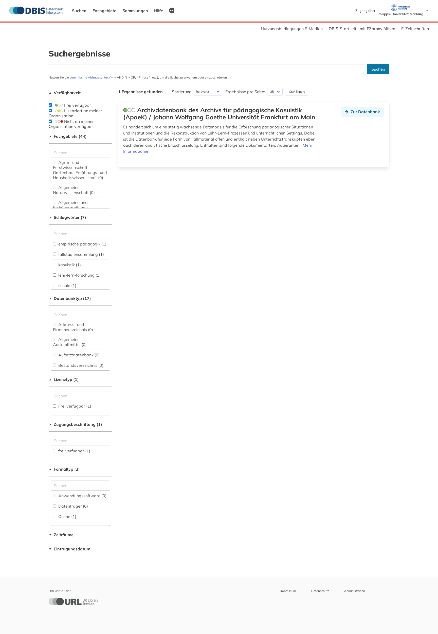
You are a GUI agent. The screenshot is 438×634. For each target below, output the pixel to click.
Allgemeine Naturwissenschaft (74, 190)
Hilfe (158, 10)
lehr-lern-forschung (79, 275)
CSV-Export (297, 91)
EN (171, 10)
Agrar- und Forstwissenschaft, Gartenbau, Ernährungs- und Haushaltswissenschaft (80, 170)
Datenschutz (320, 591)
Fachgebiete (104, 10)
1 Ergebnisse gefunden (140, 91)
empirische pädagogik (81, 243)
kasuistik (69, 264)
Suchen (79, 10)
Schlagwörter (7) (67, 217)
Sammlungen (135, 10)
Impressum (288, 591)
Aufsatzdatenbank (78, 354)
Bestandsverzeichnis (80, 365)
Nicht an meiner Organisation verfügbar (71, 124)
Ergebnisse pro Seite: (245, 91)
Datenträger (72, 506)
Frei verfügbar (77, 105)
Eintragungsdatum (69, 548)
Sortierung (182, 91)
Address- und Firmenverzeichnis (73, 327)
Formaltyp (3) (64, 469)
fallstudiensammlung (80, 254)
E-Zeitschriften (415, 28)
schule (66, 285)
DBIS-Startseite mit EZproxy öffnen (362, 28)
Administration (354, 591)
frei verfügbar (73, 450)
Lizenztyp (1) (64, 379)
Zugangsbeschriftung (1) (75, 424)
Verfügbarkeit (65, 92)
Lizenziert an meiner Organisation (75, 113)
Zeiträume (61, 534)
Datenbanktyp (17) (70, 298)
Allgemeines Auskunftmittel (70, 342)
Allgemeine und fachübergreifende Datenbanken (70, 207)
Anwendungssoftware (81, 495)
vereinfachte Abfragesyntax (89, 77)
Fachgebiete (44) (68, 136)
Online (66, 516)
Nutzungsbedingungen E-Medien (292, 28)
